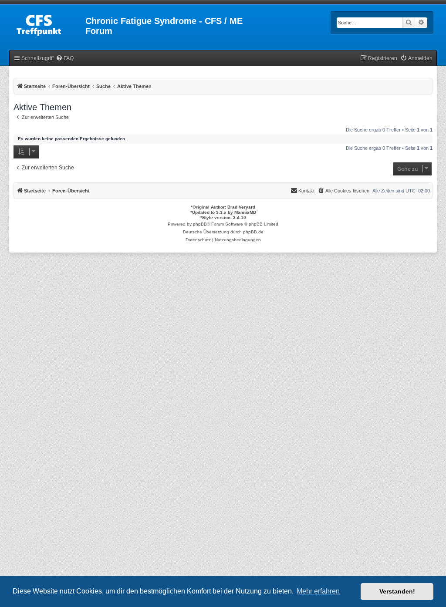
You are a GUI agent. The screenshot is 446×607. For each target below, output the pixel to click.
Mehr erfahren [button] (318, 591)
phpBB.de (253, 231)
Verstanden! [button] (397, 591)
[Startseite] (47, 23)
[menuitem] (65, 58)
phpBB (200, 224)
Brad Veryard (241, 207)
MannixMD (245, 212)
